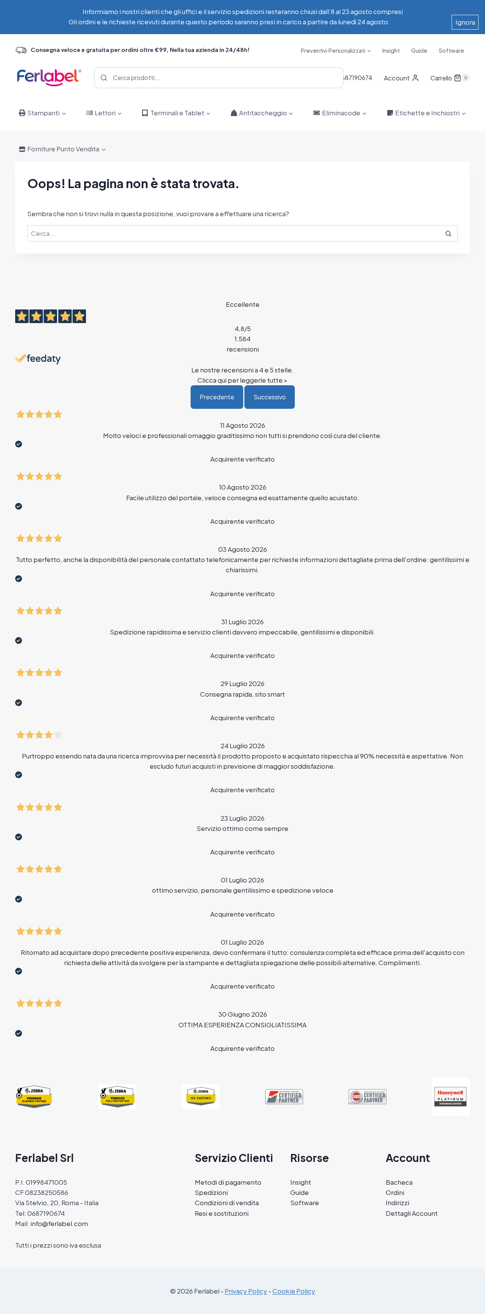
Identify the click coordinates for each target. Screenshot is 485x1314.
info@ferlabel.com (59, 1223)
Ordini (395, 1192)
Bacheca (399, 1182)
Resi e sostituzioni (222, 1213)
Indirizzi (397, 1202)
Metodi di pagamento (228, 1182)
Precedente (217, 397)
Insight (391, 50)
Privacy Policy (246, 1291)
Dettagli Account (412, 1213)
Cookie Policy (293, 1291)
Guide (419, 50)
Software (451, 50)
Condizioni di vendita (227, 1202)
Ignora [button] (465, 22)
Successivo (269, 397)
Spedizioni (211, 1192)
